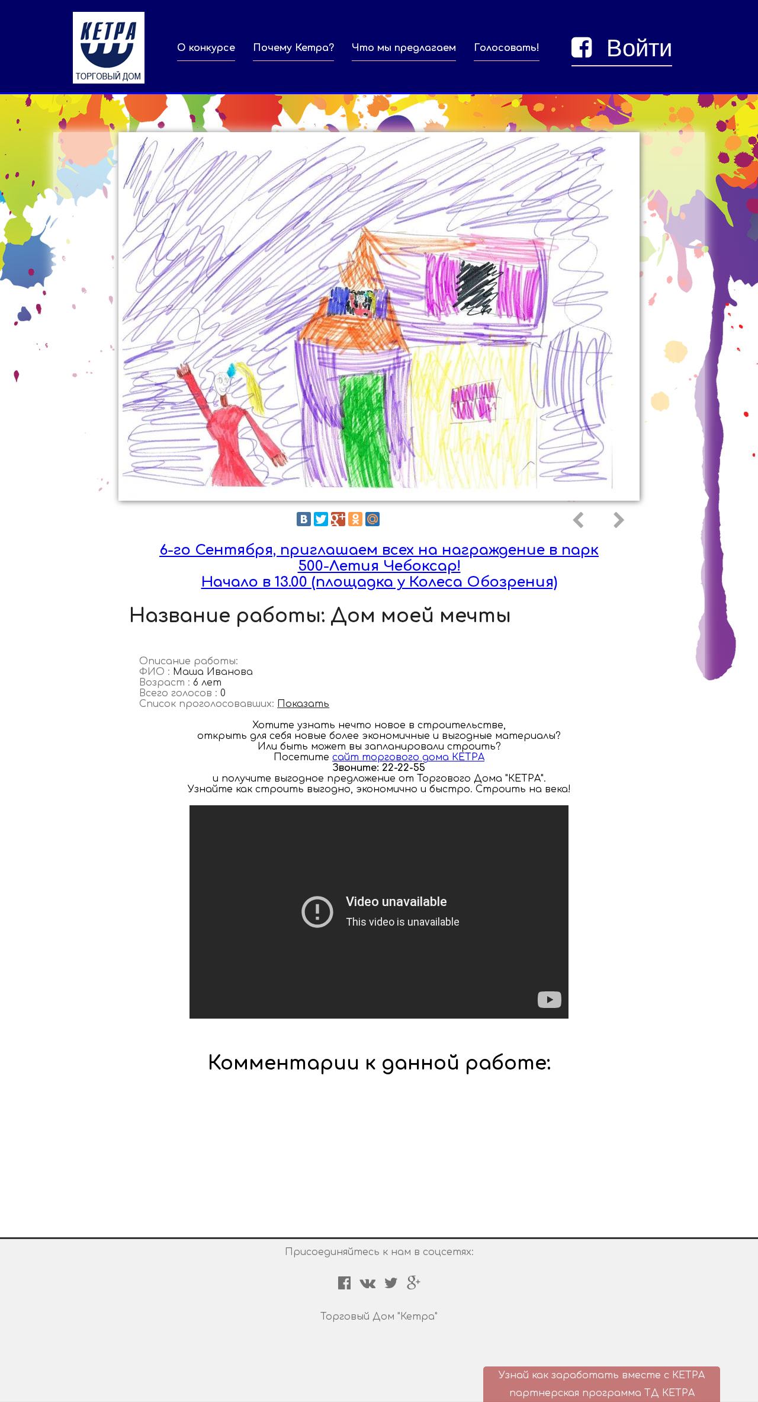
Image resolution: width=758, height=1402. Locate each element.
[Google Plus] (338, 519)
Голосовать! (506, 48)
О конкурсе (206, 48)
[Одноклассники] (355, 519)
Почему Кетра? (293, 48)
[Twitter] (321, 519)
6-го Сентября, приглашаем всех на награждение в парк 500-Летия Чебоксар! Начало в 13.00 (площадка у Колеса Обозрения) (379, 566)
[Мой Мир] (372, 519)
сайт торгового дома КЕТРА (408, 757)
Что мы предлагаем (404, 48)
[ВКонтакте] (304, 519)
